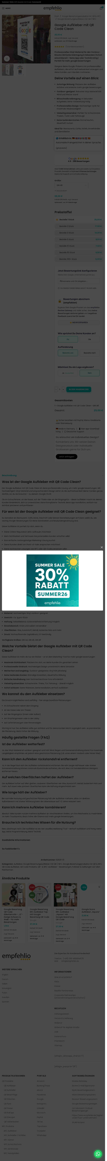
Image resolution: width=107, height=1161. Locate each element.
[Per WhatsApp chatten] (98, 1154)
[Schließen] (102, 547)
